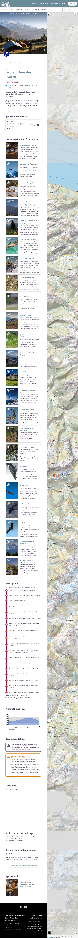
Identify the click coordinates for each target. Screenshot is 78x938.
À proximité (44, 9)
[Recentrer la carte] (49, 14)
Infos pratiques (36, 9)
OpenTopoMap (73, 936)
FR (64, 4)
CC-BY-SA (49, 937)
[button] (76, 933)
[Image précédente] (2, 33)
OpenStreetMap (55, 936)
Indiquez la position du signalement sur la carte (24, 900)
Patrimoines (19, 9)
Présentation (5, 9)
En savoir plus (54, 4)
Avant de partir (43, 4)
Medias (13, 9)
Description (27, 9)
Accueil (9, 63)
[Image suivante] (44, 33)
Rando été (14, 63)
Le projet (34, 4)
